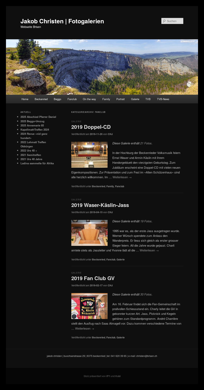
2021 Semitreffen (31, 155)
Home (25, 99)
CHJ (110, 134)
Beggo (57, 99)
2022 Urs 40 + (29, 150)
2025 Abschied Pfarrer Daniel (38, 117)
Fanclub (72, 99)
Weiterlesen (122, 177)
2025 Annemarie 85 (32, 125)
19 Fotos (146, 221)
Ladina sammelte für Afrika (37, 163)
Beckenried (41, 99)
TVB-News (163, 99)
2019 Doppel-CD (91, 126)
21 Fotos (146, 143)
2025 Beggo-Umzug (32, 121)
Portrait (120, 99)
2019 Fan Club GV (93, 278)
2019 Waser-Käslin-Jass (100, 205)
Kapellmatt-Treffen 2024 (35, 129)
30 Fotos (146, 294)
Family (106, 99)
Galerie (135, 99)
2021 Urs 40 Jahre (31, 159)
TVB (148, 99)
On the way (89, 99)
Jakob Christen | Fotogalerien (62, 21)
